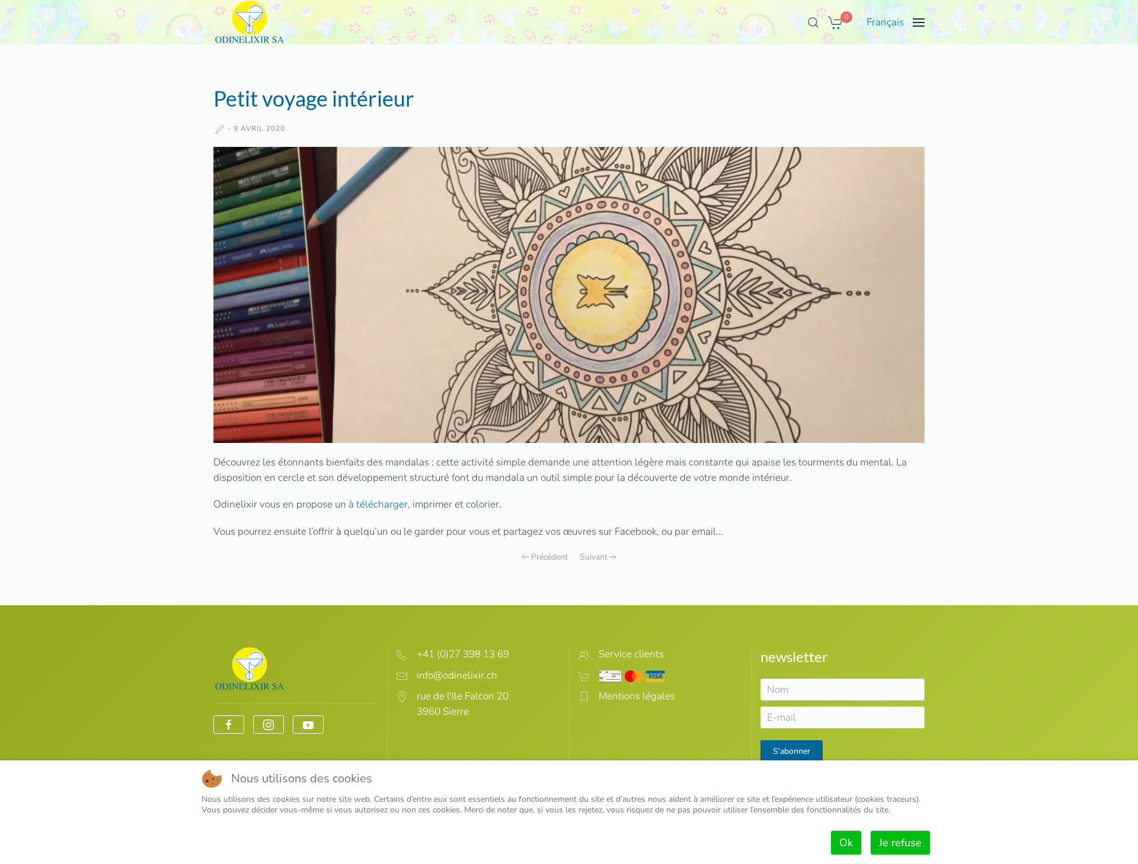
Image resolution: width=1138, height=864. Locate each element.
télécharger (382, 504)
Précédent (549, 557)
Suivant (594, 557)
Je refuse (900, 843)
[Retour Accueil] (249, 22)
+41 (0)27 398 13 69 (463, 654)
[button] (813, 22)
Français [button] (885, 22)
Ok (846, 843)
